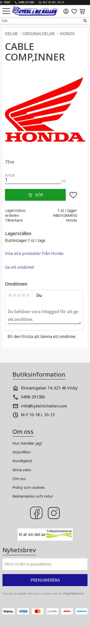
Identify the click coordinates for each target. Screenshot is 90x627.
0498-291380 (33, 397)
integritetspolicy (73, 593)
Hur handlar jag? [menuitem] (27, 443)
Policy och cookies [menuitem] (28, 487)
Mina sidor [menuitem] (22, 469)
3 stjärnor (19, 295)
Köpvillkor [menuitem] (21, 451)
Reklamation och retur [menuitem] (32, 496)
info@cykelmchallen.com (44, 406)
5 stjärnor (28, 295)
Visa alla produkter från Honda (34, 253)
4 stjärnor (23, 295)
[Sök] (85, 21)
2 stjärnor (14, 295)
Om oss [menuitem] (19, 478)
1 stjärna (10, 295)
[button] (6, 11)
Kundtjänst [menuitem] (22, 460)
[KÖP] (35, 195)
